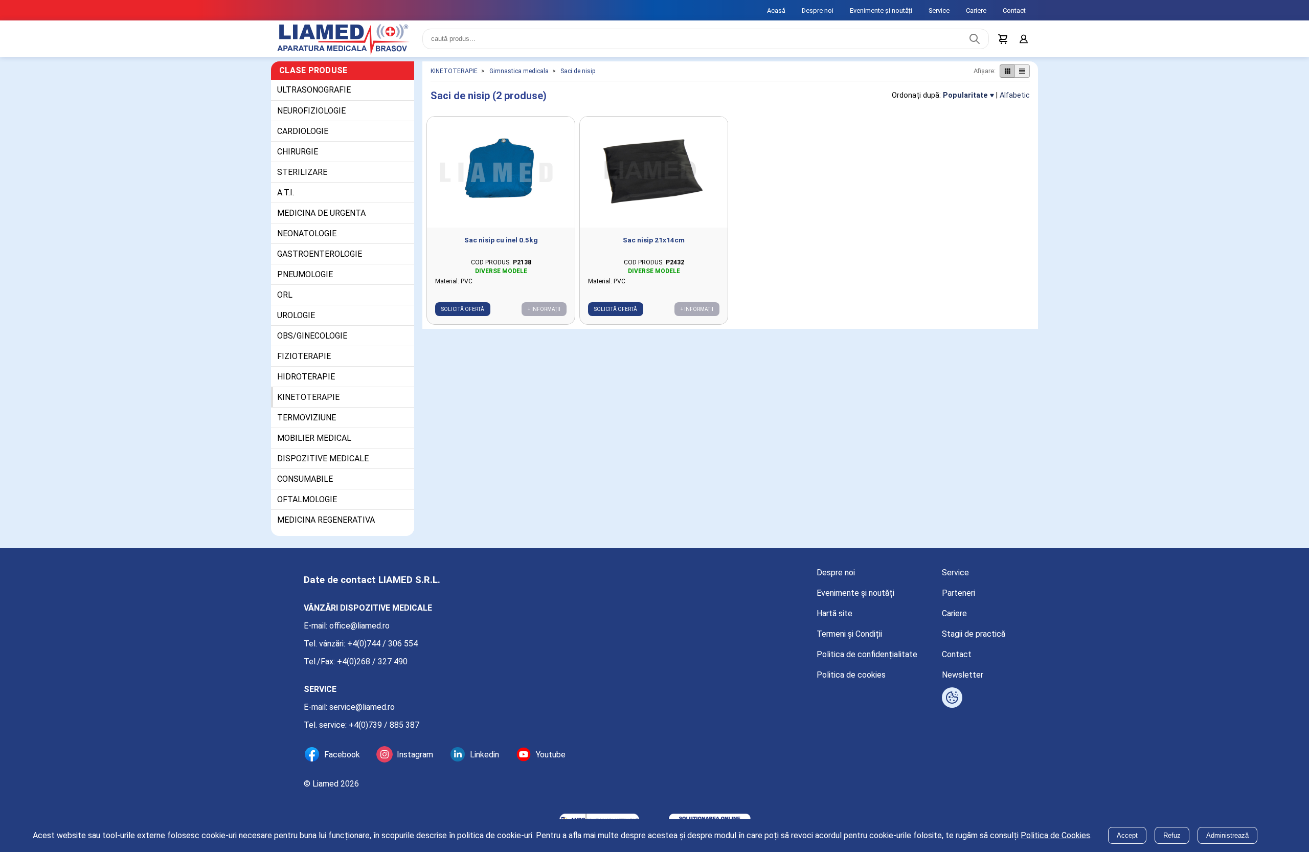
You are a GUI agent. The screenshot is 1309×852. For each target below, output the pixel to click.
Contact (1014, 10)
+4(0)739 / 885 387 (384, 725)
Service (939, 10)
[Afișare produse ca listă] (1022, 71)
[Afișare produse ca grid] (1007, 71)
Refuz (1172, 835)
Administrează (1227, 835)
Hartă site (834, 613)
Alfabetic (1015, 95)
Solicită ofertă (462, 309)
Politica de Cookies (1055, 835)
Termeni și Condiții (849, 634)
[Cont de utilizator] (1024, 39)
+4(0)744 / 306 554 (382, 643)
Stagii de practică (973, 634)
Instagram (415, 754)
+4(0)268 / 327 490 (372, 661)
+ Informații (544, 309)
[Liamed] (342, 38)
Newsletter (962, 675)
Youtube (551, 754)
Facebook (342, 754)
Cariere (976, 10)
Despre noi (817, 10)
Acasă (776, 10)
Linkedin (484, 754)
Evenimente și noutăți (881, 10)
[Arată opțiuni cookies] (952, 697)
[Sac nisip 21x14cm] (654, 172)
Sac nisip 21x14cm (654, 240)
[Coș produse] (1003, 39)
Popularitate (965, 95)
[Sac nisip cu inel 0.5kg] (501, 172)
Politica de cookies (851, 675)
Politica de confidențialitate (867, 654)
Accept (1127, 835)
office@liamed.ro (359, 626)
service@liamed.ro (362, 707)
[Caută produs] (974, 39)
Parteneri (958, 593)
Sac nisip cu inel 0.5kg (501, 240)
